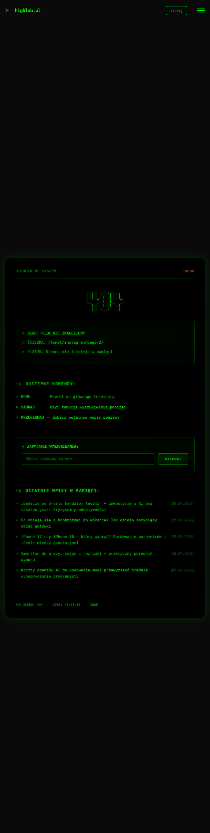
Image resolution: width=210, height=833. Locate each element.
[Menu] (201, 10)
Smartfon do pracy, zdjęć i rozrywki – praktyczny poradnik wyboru (86, 556)
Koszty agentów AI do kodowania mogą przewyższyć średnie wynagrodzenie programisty (84, 573)
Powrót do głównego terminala (82, 396)
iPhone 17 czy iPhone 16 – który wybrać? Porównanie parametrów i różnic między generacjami (93, 539)
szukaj (176, 10)
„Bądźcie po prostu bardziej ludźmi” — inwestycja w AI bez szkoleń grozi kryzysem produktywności (86, 506)
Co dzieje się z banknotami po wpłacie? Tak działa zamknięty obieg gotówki (89, 523)
